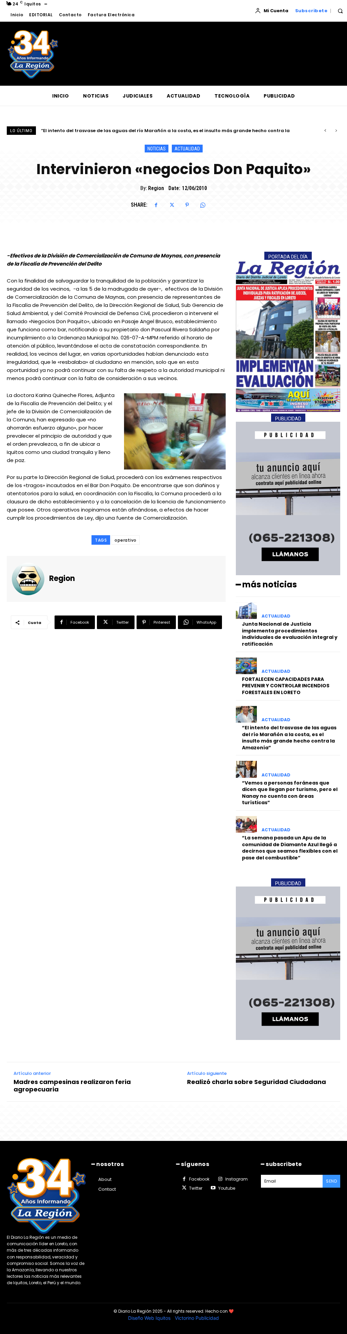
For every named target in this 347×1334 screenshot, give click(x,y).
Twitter (195, 1188)
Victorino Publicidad (197, 1318)
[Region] (30, 579)
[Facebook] (156, 205)
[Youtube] (213, 1188)
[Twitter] (171, 205)
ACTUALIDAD (187, 148)
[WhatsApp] (202, 205)
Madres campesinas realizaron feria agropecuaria (72, 1085)
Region (156, 188)
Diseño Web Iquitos (150, 1318)
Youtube (226, 1188)
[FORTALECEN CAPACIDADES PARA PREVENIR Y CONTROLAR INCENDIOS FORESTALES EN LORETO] (246, 666)
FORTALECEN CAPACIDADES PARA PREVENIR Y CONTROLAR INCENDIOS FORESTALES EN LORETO (285, 686)
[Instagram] (220, 1179)
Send (331, 1181)
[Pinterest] (187, 205)
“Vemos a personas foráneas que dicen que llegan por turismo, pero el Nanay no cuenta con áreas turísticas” (173, 130)
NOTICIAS (156, 148)
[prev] (325, 130)
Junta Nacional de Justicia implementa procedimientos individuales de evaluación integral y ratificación (290, 634)
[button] (340, 11)
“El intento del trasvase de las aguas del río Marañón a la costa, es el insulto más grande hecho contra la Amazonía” (289, 737)
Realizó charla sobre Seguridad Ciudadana (256, 1082)
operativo (126, 540)
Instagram (236, 1179)
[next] (336, 130)
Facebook (199, 1179)
